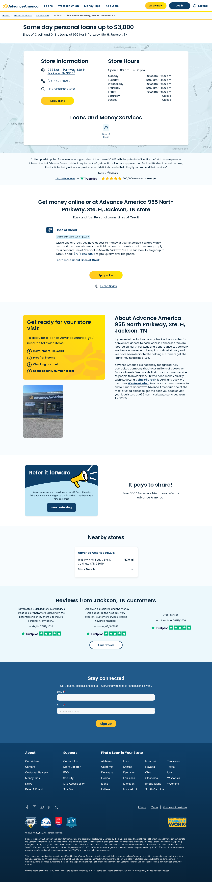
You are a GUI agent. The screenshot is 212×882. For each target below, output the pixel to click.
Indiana (105, 789)
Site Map (68, 789)
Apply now (156, 5)
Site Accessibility (74, 783)
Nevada (150, 766)
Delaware (107, 772)
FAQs (66, 772)
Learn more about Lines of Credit (78, 260)
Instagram (34, 807)
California (107, 766)
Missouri (150, 761)
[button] (106, 569)
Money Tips (92, 6)
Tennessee (42, 15)
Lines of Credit (66, 230)
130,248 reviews (65, 178)
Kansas (127, 766)
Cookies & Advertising (175, 807)
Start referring (61, 507)
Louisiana (129, 778)
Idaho (104, 783)
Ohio (148, 772)
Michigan (128, 783)
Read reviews (106, 645)
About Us (112, 6)
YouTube (42, 807)
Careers (30, 766)
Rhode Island (153, 783)
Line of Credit (147, 380)
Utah (170, 772)
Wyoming (173, 783)
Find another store (61, 89)
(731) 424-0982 (59, 81)
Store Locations (23, 15)
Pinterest (49, 807)
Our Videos (32, 761)
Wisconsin (173, 778)
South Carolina (154, 789)
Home (6, 15)
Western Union (68, 6)
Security (68, 778)
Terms (154, 807)
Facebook (27, 807)
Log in (180, 5)
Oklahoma (151, 778)
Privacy (142, 807)
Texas (171, 766)
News (28, 783)
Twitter (56, 807)
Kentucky (129, 772)
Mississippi (130, 789)
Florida (105, 778)
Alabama (106, 761)
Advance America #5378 (96, 552)
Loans (48, 6)
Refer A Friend (34, 789)
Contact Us (70, 761)
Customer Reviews (37, 772)
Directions (108, 286)
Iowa (126, 761)
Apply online (57, 101)
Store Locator (72, 766)
